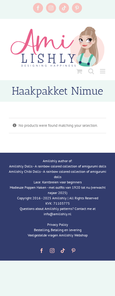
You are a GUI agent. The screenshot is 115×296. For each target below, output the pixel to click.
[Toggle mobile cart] (79, 71)
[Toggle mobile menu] (103, 71)
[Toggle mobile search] (91, 71)
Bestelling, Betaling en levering (57, 230)
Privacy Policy (57, 224)
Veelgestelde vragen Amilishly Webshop (58, 235)
